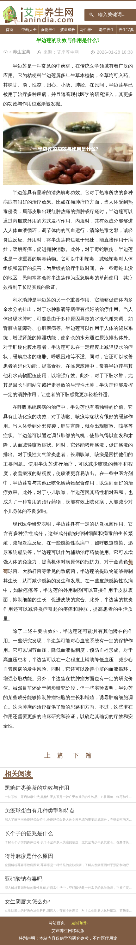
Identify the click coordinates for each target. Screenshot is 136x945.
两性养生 (87, 29)
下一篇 (82, 755)
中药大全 (29, 29)
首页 (9, 29)
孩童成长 (67, 29)
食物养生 (48, 29)
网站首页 (56, 922)
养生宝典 (126, 29)
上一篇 (53, 755)
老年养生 (106, 29)
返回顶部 (79, 922)
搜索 (92, 15)
